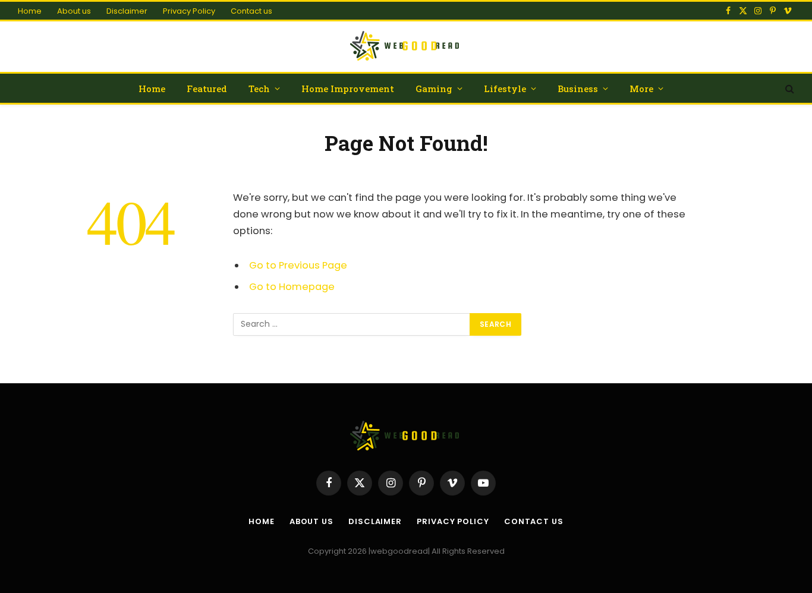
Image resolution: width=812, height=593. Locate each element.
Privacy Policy (189, 11)
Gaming (434, 88)
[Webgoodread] (406, 47)
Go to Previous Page (298, 265)
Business (578, 88)
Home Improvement (347, 88)
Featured (207, 88)
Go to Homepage (292, 287)
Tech (259, 88)
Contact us (251, 11)
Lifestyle (505, 88)
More (641, 88)
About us (74, 11)
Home (30, 11)
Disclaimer (126, 11)
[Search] (788, 88)
